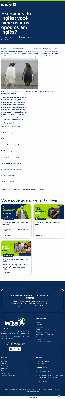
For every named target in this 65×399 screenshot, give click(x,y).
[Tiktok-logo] (23, 343)
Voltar (39, 392)
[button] (14, 4)
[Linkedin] (19, 343)
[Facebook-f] (11, 343)
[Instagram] (7, 343)
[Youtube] (15, 343)
